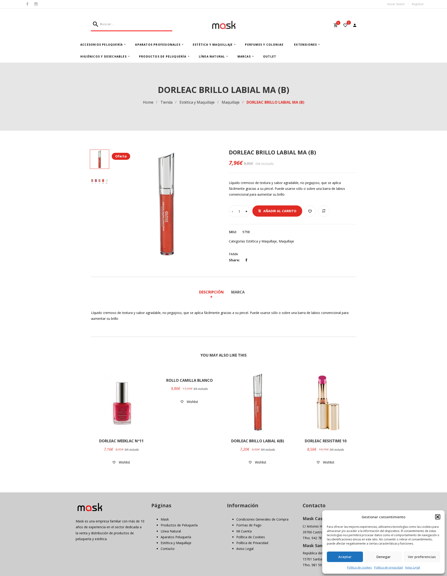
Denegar (383, 556)
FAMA (233, 254)
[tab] (213, 295)
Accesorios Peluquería (101, 45)
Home (148, 102)
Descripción (211, 292)
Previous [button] (114, 204)
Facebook (27, 4)
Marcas (244, 56)
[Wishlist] (345, 26)
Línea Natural (212, 56)
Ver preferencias (422, 556)
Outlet (269, 56)
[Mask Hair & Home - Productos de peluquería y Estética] (223, 25)
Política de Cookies (250, 537)
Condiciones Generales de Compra (262, 519)
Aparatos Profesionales (157, 45)
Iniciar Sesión (396, 4)
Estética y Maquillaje (213, 45)
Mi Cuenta (244, 531)
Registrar (418, 4)
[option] (166, 204)
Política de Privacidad (252, 543)
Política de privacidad (388, 567)
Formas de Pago (248, 525)
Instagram (36, 4)
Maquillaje (231, 102)
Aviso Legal (412, 567)
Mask (165, 519)
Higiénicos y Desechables (103, 56)
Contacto (168, 548)
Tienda (166, 102)
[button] (437, 517)
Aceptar (345, 556)
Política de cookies (359, 567)
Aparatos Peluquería (176, 537)
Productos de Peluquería (162, 56)
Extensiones (305, 45)
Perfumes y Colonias (264, 45)
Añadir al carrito (279, 211)
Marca (238, 292)
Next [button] (218, 204)
